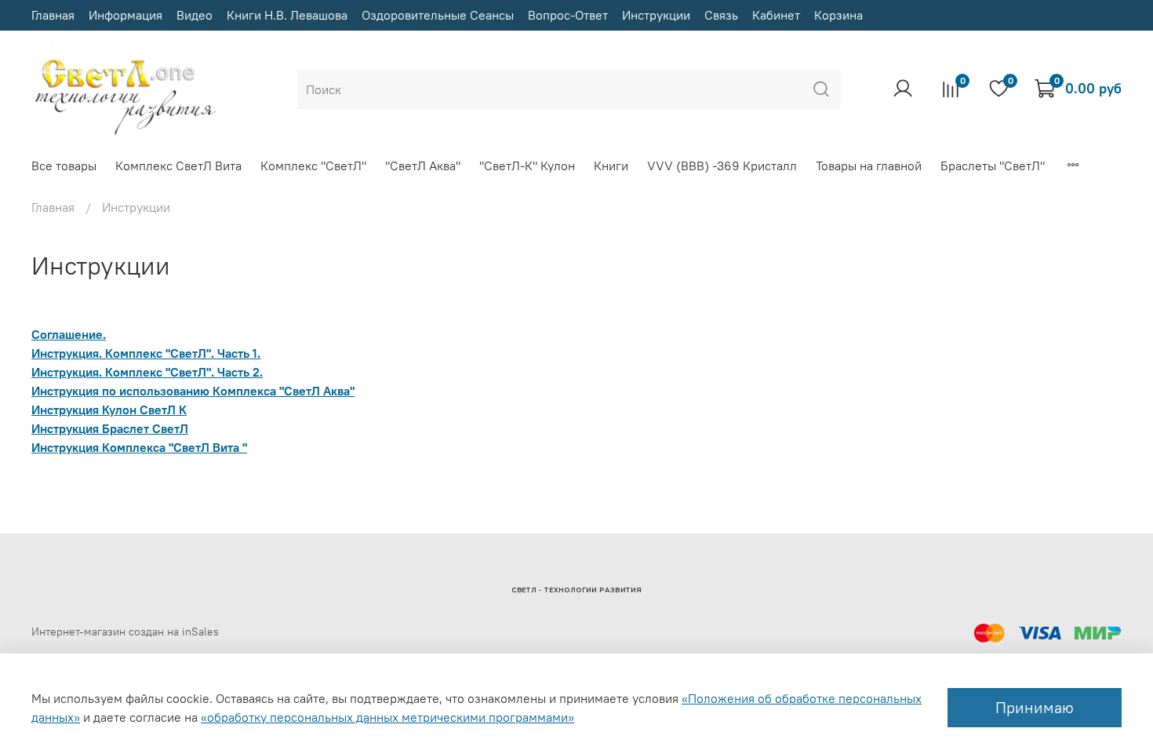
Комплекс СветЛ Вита (178, 165)
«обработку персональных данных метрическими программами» (387, 717)
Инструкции (656, 15)
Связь (721, 15)
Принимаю (1034, 707)
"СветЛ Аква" (422, 165)
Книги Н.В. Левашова (287, 15)
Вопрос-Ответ (568, 15)
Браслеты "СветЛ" (992, 165)
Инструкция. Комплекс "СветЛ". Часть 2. (147, 372)
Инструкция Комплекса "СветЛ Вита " (139, 447)
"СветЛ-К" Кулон (527, 165)
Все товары (63, 165)
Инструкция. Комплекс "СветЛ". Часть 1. (145, 353)
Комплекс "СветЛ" (313, 165)
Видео (194, 15)
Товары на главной (869, 165)
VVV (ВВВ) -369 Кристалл (722, 165)
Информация (125, 15)
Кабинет (776, 15)
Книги (611, 165)
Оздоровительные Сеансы (438, 15)
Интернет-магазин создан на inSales (125, 631)
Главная (53, 15)
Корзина (838, 15)
